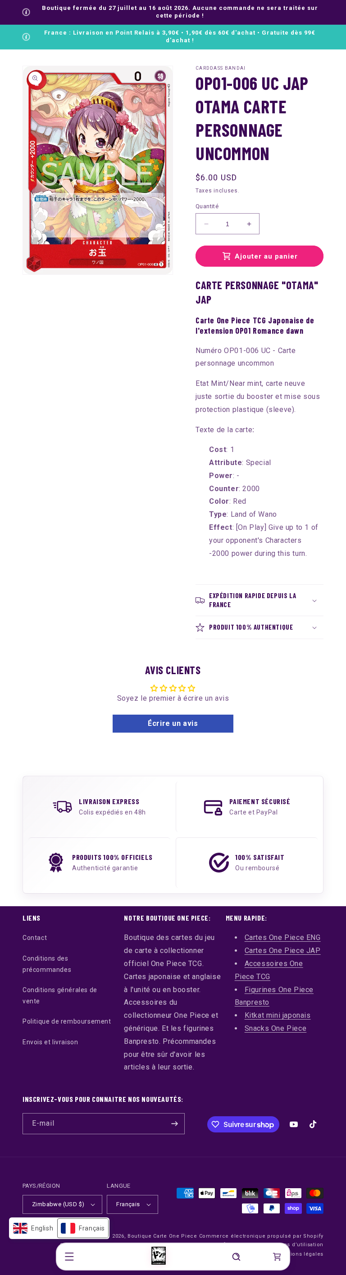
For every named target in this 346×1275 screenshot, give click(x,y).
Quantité (207, 206)
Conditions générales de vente (60, 995)
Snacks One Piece (276, 1028)
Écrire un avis (173, 723)
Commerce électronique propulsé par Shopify (261, 1236)
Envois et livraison (50, 1042)
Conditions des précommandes (47, 964)
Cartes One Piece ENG (283, 937)
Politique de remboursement (67, 1021)
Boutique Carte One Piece (162, 1236)
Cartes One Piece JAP (283, 950)
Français (128, 1204)
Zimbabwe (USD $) (58, 1204)
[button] (69, 1256)
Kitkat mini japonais (278, 1015)
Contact (35, 937)
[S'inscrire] (174, 1123)
